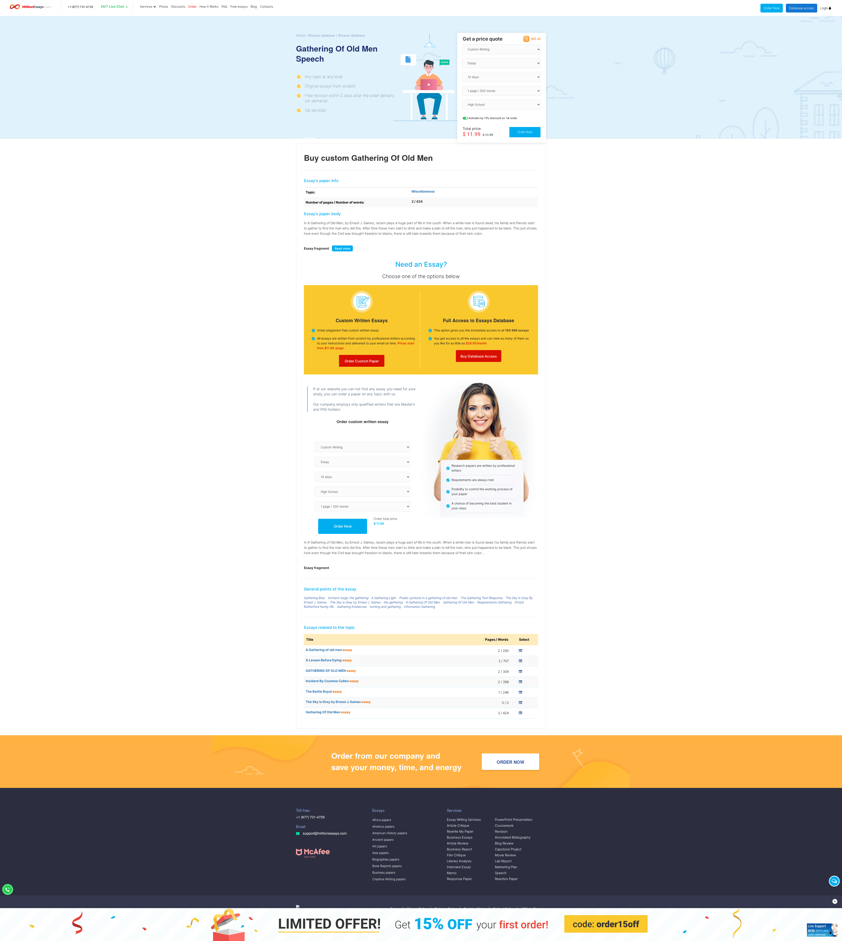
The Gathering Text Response (482, 598)
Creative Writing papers (389, 879)
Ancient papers (383, 839)
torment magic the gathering (348, 598)
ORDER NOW (510, 762)
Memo (452, 873)
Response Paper (459, 879)
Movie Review (505, 855)
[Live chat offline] (822, 930)
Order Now (772, 8)
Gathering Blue (314, 598)
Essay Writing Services (464, 820)
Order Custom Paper (362, 361)
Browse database (322, 35)
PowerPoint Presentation (513, 820)
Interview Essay (459, 867)
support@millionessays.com (324, 833)
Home (300, 35)
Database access (801, 8)
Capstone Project (508, 849)
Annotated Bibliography (512, 837)
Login (824, 8)
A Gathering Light (383, 598)
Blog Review (504, 843)
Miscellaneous (423, 191)
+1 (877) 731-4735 (80, 7)
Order (192, 6)
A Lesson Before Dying (329, 660)
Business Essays (460, 837)
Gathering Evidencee (352, 606)
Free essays (239, 6)
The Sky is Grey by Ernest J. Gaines (355, 602)
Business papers (383, 872)
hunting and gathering (385, 606)
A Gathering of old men (329, 650)
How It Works (209, 6)
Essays (378, 810)
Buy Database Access (478, 356)
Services (146, 6)
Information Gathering (419, 606)
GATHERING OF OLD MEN (331, 671)
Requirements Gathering (494, 602)
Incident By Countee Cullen (332, 681)
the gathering (393, 602)
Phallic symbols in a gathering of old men (428, 598)
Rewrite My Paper (460, 831)
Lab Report (503, 861)
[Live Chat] (834, 881)
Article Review (457, 843)
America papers (383, 826)
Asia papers (380, 853)
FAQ (224, 6)
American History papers (389, 833)
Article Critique (458, 825)
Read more (342, 248)
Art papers (379, 846)
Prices (163, 6)
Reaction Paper (506, 879)
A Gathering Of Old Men (423, 602)
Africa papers (381, 820)
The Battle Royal (324, 691)
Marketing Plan (506, 867)
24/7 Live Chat (112, 6)
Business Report (459, 849)
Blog (254, 6)
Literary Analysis (459, 861)
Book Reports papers (387, 866)
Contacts (266, 6)
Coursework (504, 825)
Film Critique (456, 855)
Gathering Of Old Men (458, 602)
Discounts (178, 6)
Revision (501, 831)
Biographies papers (385, 859)
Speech (501, 873)
